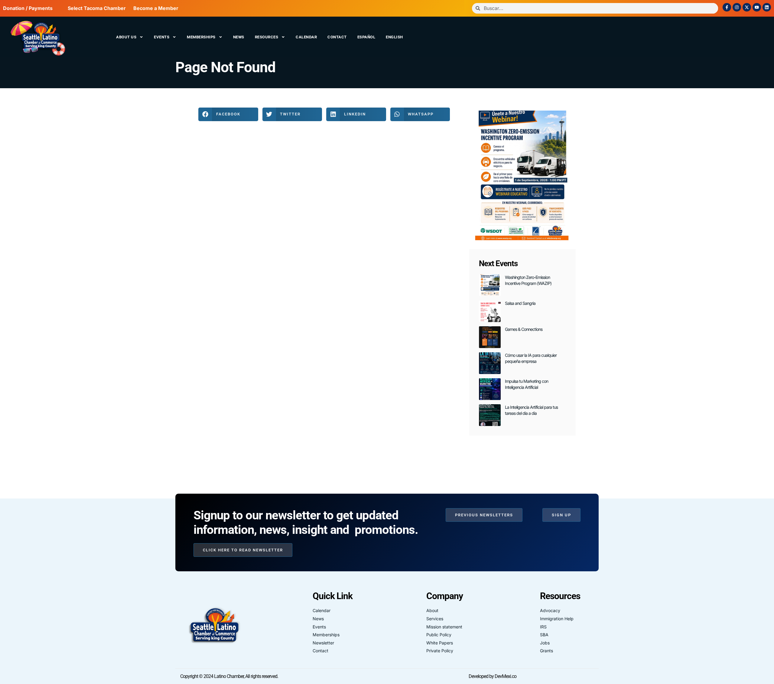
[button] (228, 114)
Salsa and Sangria (520, 303)
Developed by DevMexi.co (492, 676)
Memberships (201, 37)
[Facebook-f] (727, 7)
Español (366, 37)
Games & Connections (523, 329)
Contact (337, 37)
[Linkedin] (767, 7)
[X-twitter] (747, 7)
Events (161, 37)
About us (126, 37)
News (238, 37)
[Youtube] (757, 7)
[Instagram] (737, 7)
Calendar (306, 37)
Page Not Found (225, 67)
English (394, 37)
